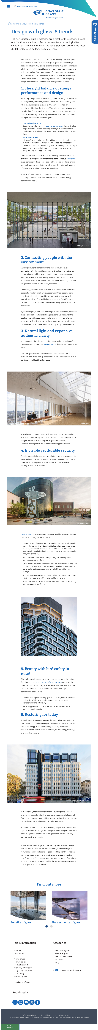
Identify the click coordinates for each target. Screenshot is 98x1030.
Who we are (19, 953)
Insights (58, 962)
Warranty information (23, 968)
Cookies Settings (10, 1027)
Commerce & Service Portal (70, 970)
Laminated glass (27, 534)
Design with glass (62, 950)
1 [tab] (46, 926)
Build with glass (61, 953)
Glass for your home (63, 956)
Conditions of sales (22, 982)
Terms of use (19, 959)
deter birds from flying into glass (48, 682)
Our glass (59, 959)
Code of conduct (21, 965)
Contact (17, 950)
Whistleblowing (20, 977)
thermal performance (54, 126)
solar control (71, 159)
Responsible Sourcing (23, 971)
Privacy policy (20, 962)
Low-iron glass (50, 344)
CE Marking (19, 974)
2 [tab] (51, 926)
